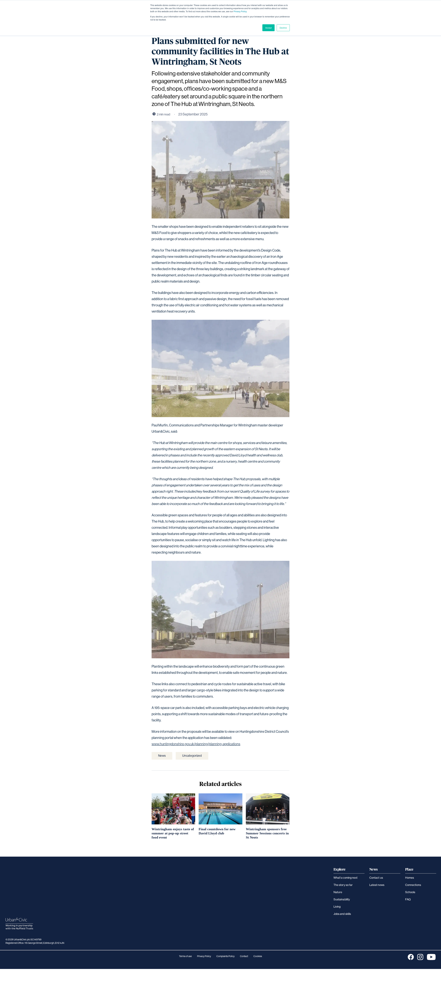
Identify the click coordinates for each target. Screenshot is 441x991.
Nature (338, 892)
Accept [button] (268, 27)
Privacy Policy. (240, 11)
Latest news (376, 885)
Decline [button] (283, 27)
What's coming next (345, 877)
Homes (409, 877)
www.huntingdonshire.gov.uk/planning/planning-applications (196, 744)
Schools (410, 892)
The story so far (343, 885)
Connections (413, 885)
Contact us (376, 877)
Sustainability (342, 899)
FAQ (408, 899)
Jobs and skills (342, 914)
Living (337, 906)
